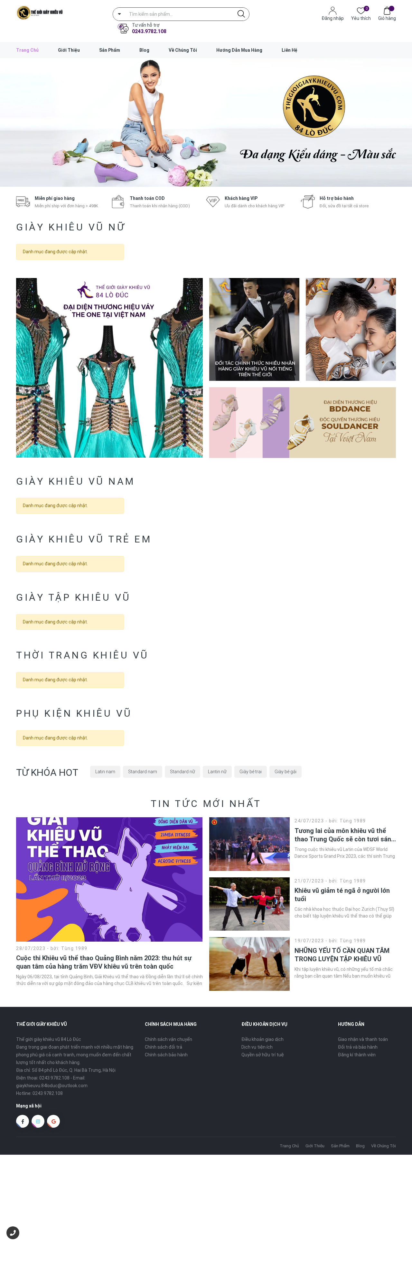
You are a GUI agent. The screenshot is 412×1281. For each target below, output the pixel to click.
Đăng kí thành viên (357, 1054)
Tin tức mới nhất (206, 803)
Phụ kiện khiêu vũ (74, 713)
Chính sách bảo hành (166, 1054)
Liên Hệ (289, 50)
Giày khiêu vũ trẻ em (84, 539)
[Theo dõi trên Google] (53, 1121)
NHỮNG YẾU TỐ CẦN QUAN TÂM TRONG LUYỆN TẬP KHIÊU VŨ (342, 955)
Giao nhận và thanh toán (363, 1039)
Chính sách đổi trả (163, 1047)
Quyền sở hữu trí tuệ (262, 1054)
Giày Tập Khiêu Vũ (73, 597)
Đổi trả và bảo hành (358, 1047)
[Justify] (241, 14)
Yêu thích (361, 18)
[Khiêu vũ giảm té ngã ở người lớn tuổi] (249, 904)
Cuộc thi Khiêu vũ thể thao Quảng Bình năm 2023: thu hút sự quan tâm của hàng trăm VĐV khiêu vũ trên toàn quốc (104, 962)
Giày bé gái (285, 771)
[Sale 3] (351, 329)
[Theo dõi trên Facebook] (22, 1121)
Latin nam (105, 771)
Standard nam (142, 771)
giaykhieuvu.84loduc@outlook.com (52, 1085)
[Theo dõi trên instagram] (38, 1121)
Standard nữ (182, 771)
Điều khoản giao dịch (262, 1039)
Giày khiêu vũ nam (75, 481)
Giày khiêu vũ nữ (71, 227)
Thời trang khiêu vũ (82, 655)
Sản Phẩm (109, 50)
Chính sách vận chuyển (168, 1039)
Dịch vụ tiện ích (257, 1047)
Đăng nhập (333, 18)
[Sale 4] (302, 422)
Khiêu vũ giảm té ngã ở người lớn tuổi (342, 895)
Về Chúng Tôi (183, 50)
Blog (144, 50)
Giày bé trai (250, 771)
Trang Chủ (27, 50)
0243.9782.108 (149, 31)
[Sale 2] (254, 329)
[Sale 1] (109, 368)
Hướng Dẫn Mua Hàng (239, 50)
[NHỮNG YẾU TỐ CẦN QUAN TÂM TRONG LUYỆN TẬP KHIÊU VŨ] (249, 964)
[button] (196, 180)
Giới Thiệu (69, 50)
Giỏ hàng (387, 18)
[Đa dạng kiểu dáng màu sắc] (206, 122)
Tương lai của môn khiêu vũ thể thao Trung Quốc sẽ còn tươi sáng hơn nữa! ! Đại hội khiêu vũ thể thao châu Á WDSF (345, 835)
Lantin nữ (217, 771)
